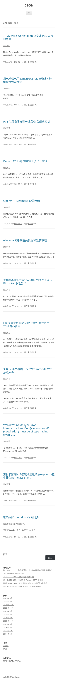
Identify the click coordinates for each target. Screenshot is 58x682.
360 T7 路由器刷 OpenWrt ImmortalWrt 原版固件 (27, 370)
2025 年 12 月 (8, 604)
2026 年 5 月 (8, 601)
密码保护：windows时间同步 (21, 517)
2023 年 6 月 (8, 627)
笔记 (5, 649)
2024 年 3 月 (8, 617)
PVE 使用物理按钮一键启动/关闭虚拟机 (26, 121)
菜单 (29, 13)
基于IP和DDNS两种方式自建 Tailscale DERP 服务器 (23, 580)
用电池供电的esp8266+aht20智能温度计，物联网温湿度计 (28, 80)
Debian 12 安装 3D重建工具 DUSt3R (25, 161)
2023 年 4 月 (8, 630)
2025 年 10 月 (8, 608)
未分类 (30, 62)
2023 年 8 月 (8, 624)
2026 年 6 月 (8, 598)
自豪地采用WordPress (11, 677)
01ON (29, 5)
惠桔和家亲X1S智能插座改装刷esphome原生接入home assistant (29, 475)
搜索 (5, 553)
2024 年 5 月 (8, 614)
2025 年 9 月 (8, 611)
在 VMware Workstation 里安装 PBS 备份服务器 (28, 37)
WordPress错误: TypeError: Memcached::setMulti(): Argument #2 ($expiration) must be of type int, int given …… (26, 430)
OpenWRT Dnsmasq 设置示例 (21, 201)
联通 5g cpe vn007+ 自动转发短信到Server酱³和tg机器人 (25, 583)
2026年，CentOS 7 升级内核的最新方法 (18, 576)
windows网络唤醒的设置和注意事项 (25, 240)
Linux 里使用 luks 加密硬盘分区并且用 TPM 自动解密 (26, 324)
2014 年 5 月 (8, 634)
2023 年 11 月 (8, 621)
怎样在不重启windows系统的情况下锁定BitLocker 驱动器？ (27, 281)
